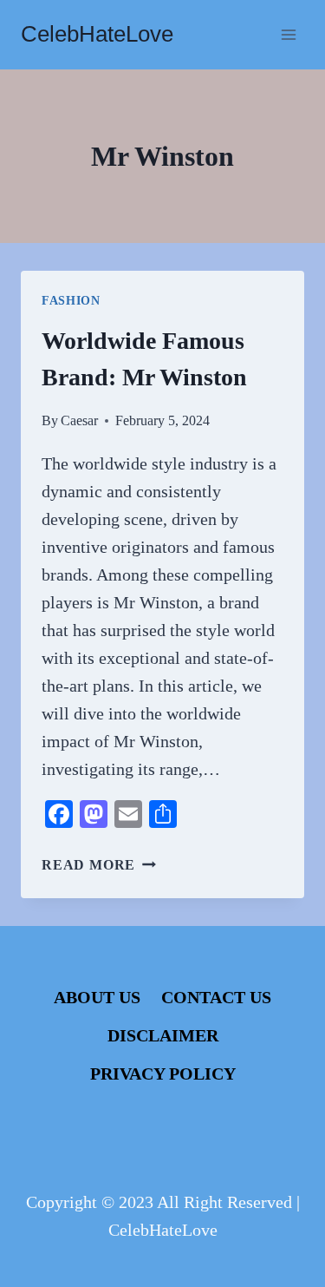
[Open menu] (288, 34)
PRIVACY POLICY (163, 1073)
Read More (99, 864)
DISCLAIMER (162, 1035)
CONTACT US (216, 997)
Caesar (79, 420)
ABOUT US (97, 997)
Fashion (71, 300)
